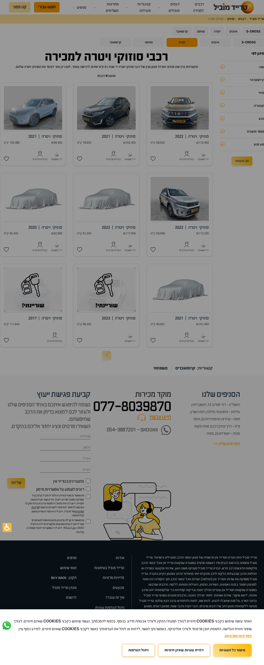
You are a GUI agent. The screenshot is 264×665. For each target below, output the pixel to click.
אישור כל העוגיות (232, 650)
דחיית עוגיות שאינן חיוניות (184, 650)
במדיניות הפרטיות (238, 636)
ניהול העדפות (138, 650)
